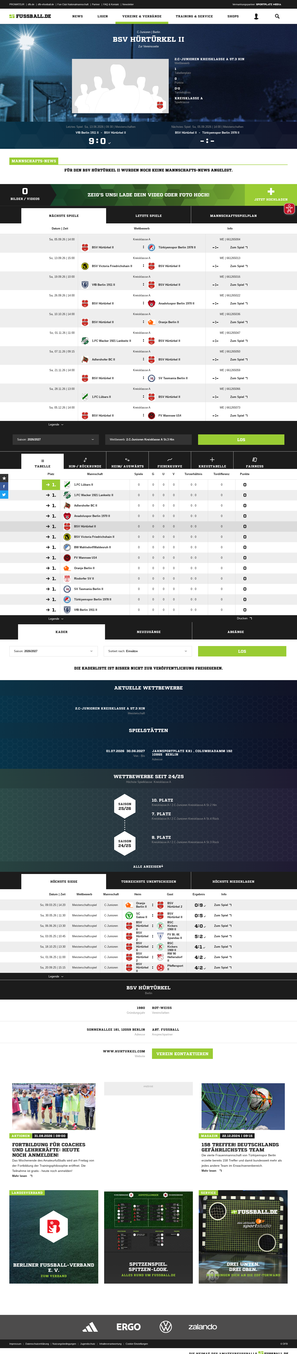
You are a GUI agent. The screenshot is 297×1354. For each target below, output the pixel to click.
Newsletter (128, 4)
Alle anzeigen (147, 866)
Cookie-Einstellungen (137, 1343)
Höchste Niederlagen (233, 881)
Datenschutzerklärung (37, 1343)
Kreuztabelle (212, 466)
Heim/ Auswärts (127, 466)
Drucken (242, 618)
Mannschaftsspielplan (233, 215)
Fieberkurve (169, 466)
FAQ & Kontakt (111, 4)
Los (241, 440)
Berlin (156, 32)
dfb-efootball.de (46, 4)
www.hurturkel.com (124, 1051)
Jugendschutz (87, 1343)
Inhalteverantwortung (110, 1343)
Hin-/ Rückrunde (85, 466)
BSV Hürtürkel (148, 987)
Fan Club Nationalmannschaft (72, 4)
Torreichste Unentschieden (148, 881)
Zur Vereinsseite (148, 46)
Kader (61, 631)
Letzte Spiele (148, 215)
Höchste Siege (63, 881)
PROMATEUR (16, 4)
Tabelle (42, 466)
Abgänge (235, 631)
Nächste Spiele (64, 215)
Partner (96, 4)
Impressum (15, 1343)
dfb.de (31, 4)
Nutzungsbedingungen (64, 1343)
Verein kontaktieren (182, 1054)
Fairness (255, 466)
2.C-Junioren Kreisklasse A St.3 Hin (209, 59)
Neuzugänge (149, 631)
